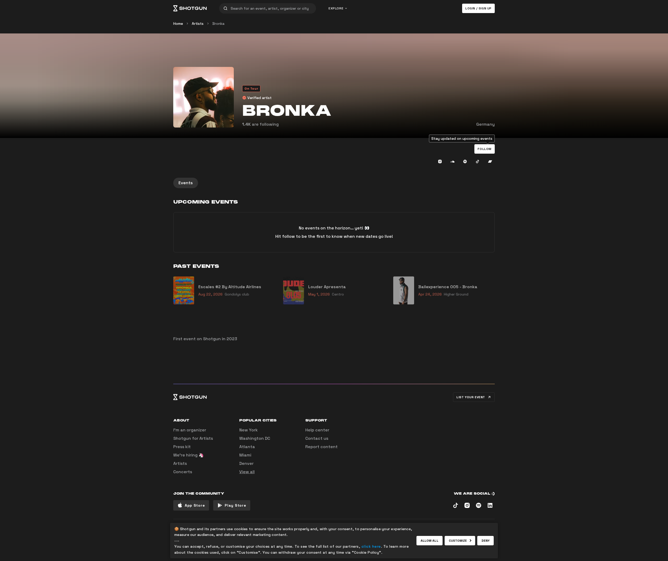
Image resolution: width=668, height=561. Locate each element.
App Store (195, 505)
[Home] (190, 8)
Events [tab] (185, 183)
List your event (470, 397)
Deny (485, 541)
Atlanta (247, 446)
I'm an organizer (189, 430)
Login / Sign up (478, 8)
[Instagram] (440, 161)
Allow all (429, 541)
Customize (458, 541)
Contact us (316, 438)
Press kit (182, 446)
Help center (317, 430)
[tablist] (334, 183)
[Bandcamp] (490, 161)
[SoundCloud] (452, 161)
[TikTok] (477, 161)
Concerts (182, 472)
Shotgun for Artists (193, 438)
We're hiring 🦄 (188, 455)
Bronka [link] (218, 23)
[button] (484, 149)
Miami (245, 455)
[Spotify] (465, 161)
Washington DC (254, 438)
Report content (321, 446)
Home (178, 23)
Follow (485, 149)
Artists (198, 23)
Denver (246, 463)
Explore (336, 8)
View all (247, 472)
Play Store (235, 505)
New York (248, 430)
